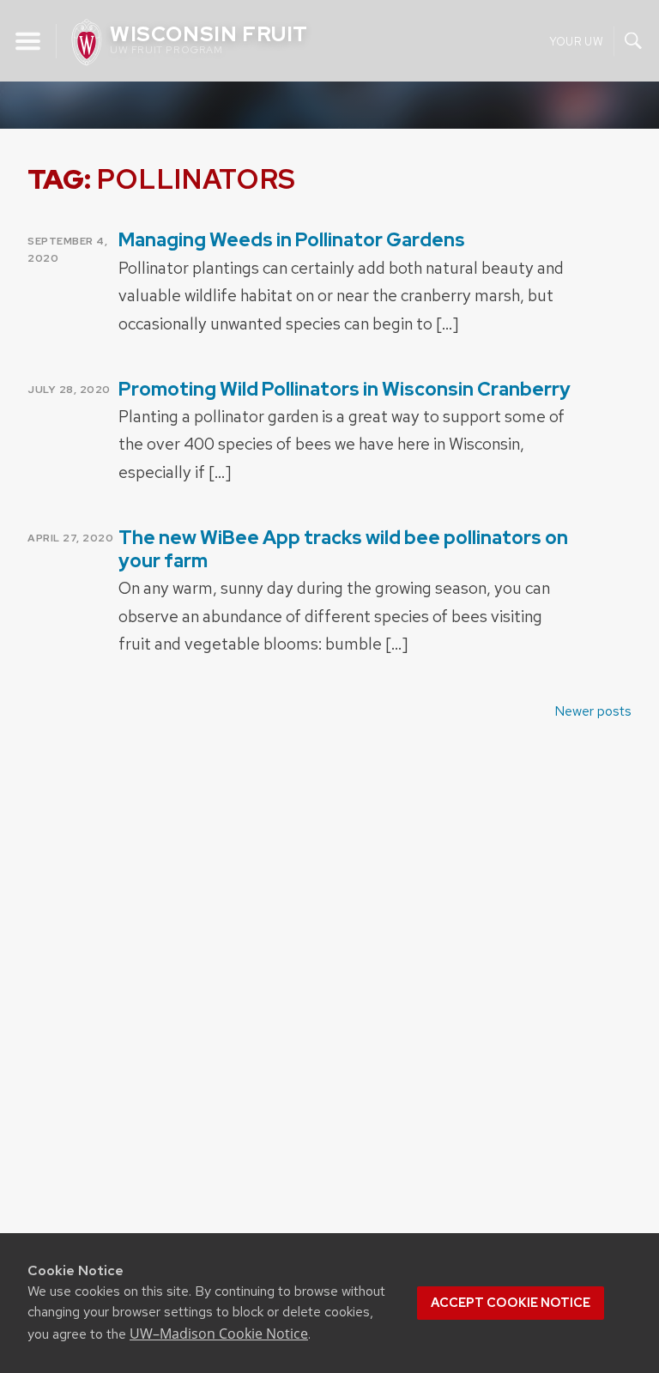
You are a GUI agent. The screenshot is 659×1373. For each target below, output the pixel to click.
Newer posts (593, 711)
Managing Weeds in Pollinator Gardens (291, 239)
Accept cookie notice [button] (510, 1302)
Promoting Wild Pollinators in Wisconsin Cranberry (344, 389)
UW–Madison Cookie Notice (219, 1333)
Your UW (576, 40)
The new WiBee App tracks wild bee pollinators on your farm (343, 549)
